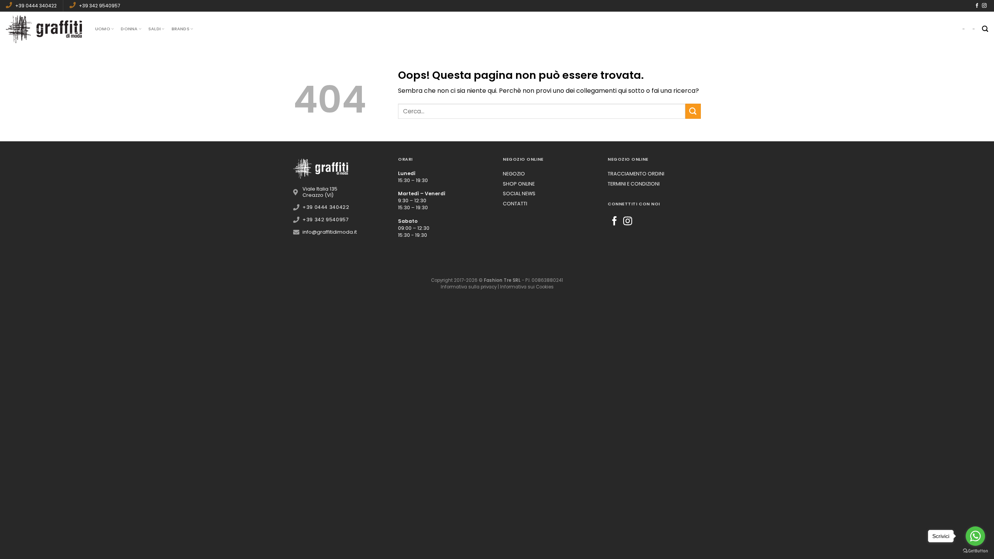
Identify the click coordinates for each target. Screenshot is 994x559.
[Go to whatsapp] (975, 536)
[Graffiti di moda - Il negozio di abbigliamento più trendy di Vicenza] (44, 29)
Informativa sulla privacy (469, 287)
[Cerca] (985, 28)
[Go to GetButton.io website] (975, 551)
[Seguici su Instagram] (984, 6)
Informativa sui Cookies (527, 287)
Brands (180, 29)
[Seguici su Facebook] (977, 6)
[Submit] (693, 111)
